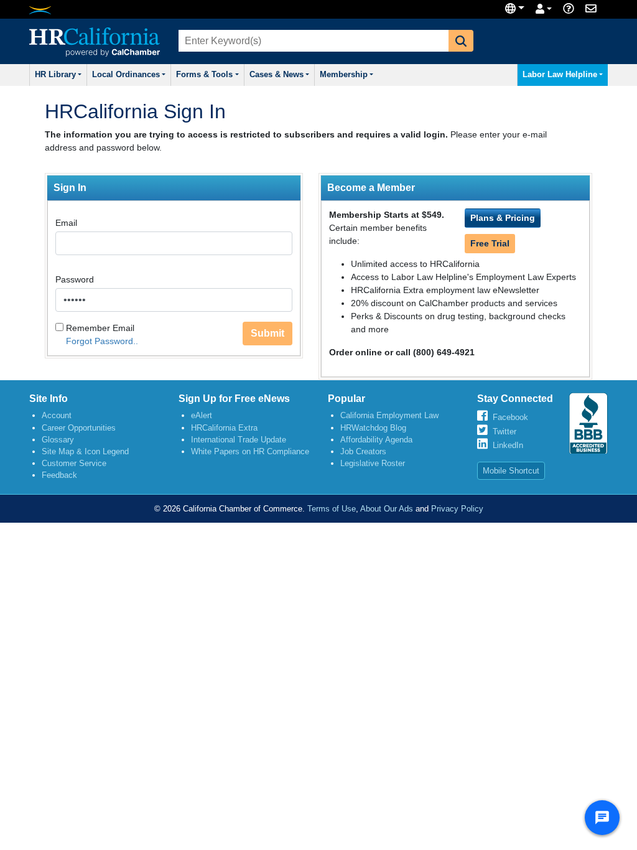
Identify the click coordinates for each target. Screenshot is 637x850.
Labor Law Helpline (560, 74)
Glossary (58, 439)
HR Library (55, 74)
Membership (344, 74)
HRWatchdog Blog (373, 427)
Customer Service (74, 463)
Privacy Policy (457, 508)
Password (74, 279)
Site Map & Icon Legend (85, 451)
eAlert (201, 415)
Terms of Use (331, 508)
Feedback (59, 475)
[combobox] (312, 41)
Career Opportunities (79, 427)
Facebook (510, 417)
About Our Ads (386, 508)
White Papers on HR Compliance (250, 451)
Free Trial (489, 243)
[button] (461, 41)
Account (57, 415)
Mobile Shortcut (511, 470)
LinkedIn (508, 445)
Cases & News (276, 74)
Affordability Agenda (376, 439)
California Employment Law (389, 415)
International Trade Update (238, 439)
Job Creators (363, 451)
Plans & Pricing (502, 218)
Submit (267, 333)
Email (66, 223)
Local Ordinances (126, 74)
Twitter (504, 431)
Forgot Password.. (102, 341)
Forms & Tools (204, 74)
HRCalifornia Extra (224, 427)
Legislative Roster (372, 463)
